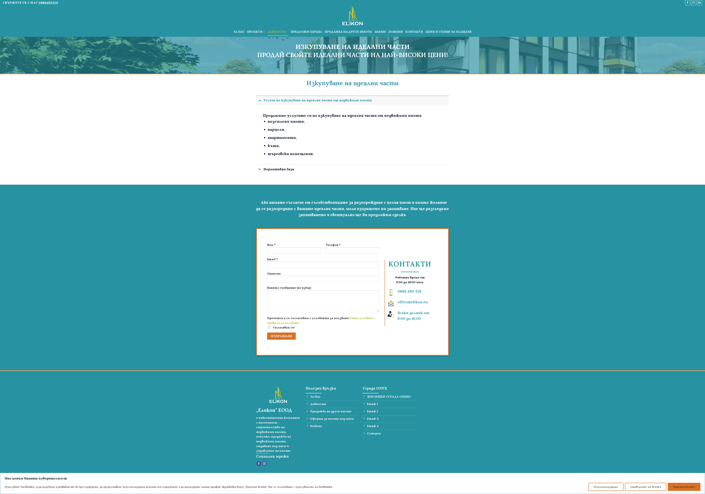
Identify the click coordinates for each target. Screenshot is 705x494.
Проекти (255, 31)
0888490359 (48, 2)
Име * (271, 245)
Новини (395, 31)
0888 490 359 (409, 291)
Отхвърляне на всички (645, 486)
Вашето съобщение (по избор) (289, 287)
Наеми (380, 31)
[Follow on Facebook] (687, 2)
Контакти (414, 31)
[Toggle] (259, 100)
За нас (239, 31)
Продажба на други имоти (348, 31)
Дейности (276, 31)
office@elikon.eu (412, 302)
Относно (274, 273)
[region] (352, 483)
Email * (272, 259)
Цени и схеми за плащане (449, 31)
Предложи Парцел (306, 31)
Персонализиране (606, 486)
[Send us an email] (699, 2)
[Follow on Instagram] (693, 2)
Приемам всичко (684, 486)
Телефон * (333, 245)
